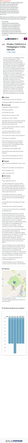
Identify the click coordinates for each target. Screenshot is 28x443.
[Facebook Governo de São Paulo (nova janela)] (9, 12)
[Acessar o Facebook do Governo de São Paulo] (14, 33)
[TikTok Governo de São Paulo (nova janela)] (8, 5)
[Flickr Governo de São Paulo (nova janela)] (14, 2)
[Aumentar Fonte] (5, 17)
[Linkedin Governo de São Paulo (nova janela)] (9, 4)
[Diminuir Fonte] (15, 17)
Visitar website (11, 52)
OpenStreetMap (18, 296)
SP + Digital (3, 2)
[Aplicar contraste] (23, 17)
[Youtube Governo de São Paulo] (11, 30)
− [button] (24, 294)
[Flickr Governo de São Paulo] (10, 23)
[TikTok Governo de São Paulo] (10, 26)
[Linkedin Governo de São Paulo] (11, 24)
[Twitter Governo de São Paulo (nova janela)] (9, 9)
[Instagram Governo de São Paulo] (9, 11)
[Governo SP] (5, 0)
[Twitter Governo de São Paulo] (11, 28)
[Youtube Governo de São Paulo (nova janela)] (9, 7)
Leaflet (13, 296)
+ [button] (24, 292)
